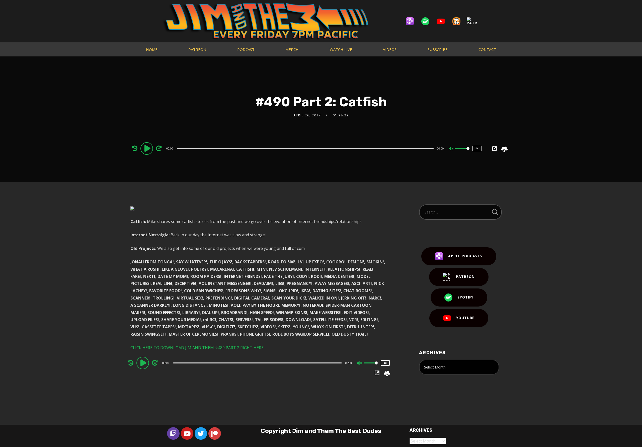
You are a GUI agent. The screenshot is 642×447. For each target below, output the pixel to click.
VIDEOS (389, 49)
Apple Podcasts (465, 256)
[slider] (462, 152)
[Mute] (451, 149)
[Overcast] (459, 21)
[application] (305, 148)
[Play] (147, 148)
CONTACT (487, 49)
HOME (151, 49)
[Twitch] (173, 433)
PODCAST (246, 49)
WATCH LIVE (341, 49)
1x (476, 148)
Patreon (465, 276)
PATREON (197, 49)
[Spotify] (428, 21)
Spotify (465, 297)
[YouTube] (443, 21)
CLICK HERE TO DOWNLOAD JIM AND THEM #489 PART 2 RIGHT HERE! (197, 347)
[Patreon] (474, 21)
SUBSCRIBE (438, 49)
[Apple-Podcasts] (412, 21)
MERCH (292, 49)
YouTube (465, 317)
